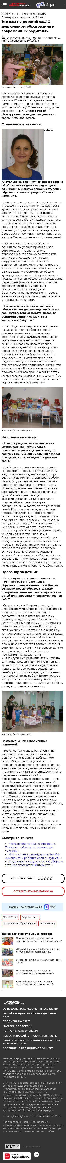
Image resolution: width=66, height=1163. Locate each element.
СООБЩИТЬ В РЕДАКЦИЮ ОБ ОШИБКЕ (28, 1048)
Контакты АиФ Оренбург (20, 1030)
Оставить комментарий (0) (33, 891)
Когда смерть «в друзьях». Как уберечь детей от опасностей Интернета (34, 863)
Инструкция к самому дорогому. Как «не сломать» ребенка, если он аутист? (32, 856)
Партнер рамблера (32, 1147)
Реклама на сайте (16, 1035)
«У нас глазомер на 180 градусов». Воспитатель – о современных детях (35, 972)
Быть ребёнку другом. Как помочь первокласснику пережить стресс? (34, 982)
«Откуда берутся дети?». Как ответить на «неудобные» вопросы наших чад (37, 950)
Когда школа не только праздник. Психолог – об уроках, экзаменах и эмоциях (30, 847)
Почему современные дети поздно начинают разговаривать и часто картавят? (39, 939)
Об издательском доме (20, 1008)
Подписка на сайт (16, 1021)
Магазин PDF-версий (17, 1026)
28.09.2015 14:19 (10, 13)
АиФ (28, 87)
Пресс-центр (49, 1008)
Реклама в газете (44, 1035)
